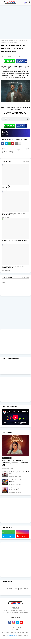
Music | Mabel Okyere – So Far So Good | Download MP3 (19, 488)
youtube (23, 536)
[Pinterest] (12, 143)
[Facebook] (2, 143)
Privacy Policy (15, 630)
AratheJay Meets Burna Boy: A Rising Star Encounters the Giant (13, 213)
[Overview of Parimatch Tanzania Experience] (5, 482)
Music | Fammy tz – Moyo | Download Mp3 (19, 472)
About (14, 628)
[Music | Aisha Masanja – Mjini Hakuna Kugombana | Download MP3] (15, 445)
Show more (26, 161)
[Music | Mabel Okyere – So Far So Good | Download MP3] (5, 490)
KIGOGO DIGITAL (12, 635)
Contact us (21, 628)
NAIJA (6, 40)
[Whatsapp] (9, 143)
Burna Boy (10, 139)
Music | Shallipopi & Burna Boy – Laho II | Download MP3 (13, 186)
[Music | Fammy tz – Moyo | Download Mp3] (5, 474)
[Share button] (19, 143)
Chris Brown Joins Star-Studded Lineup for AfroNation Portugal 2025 (14, 266)
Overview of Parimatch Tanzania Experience (17, 480)
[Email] (16, 143)
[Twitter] (6, 143)
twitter (9, 536)
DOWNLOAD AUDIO (15, 112)
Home (2, 40)
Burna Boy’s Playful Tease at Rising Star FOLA (14, 240)
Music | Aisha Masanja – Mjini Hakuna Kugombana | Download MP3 (15, 462)
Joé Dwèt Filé (18, 139)
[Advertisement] (15, 21)
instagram (24, 532)
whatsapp (9, 532)
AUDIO (3, 107)
